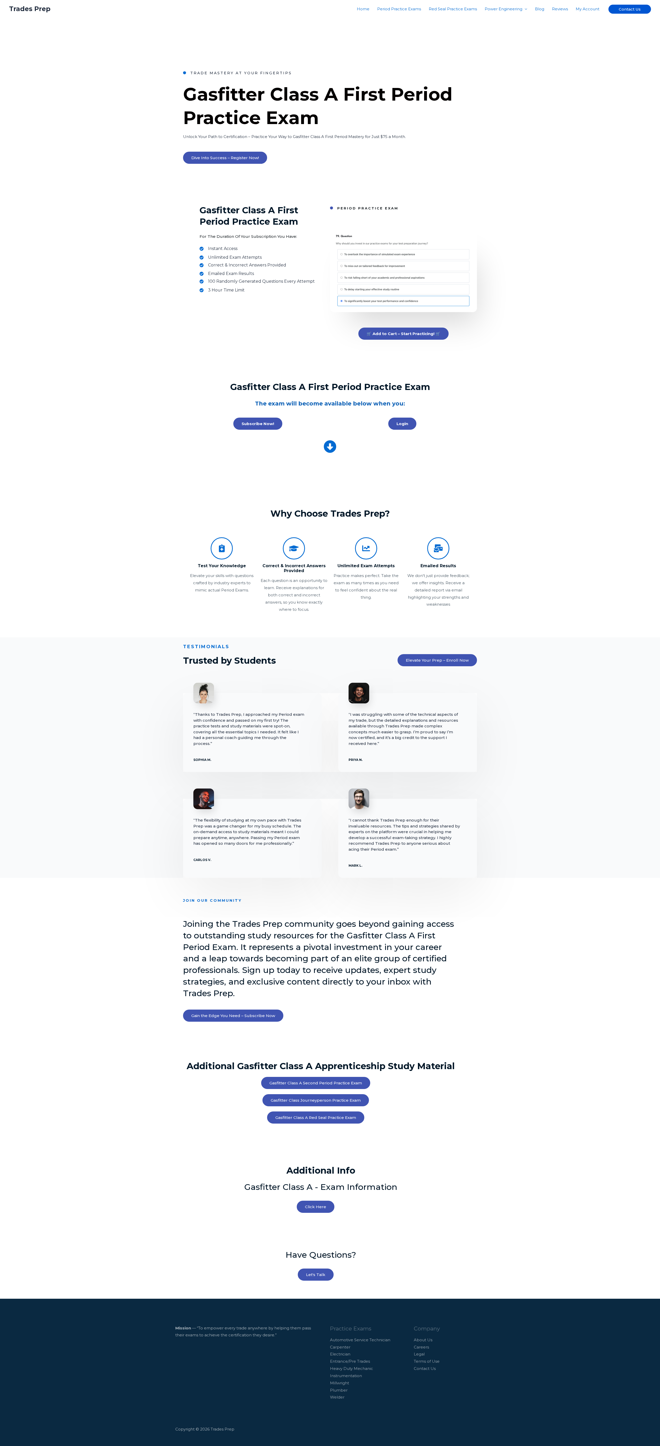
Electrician (340, 1354)
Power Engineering (503, 8)
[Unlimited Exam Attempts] (366, 548)
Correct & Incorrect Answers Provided (294, 568)
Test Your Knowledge (222, 565)
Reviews (560, 8)
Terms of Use (427, 1361)
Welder (337, 1397)
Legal (419, 1354)
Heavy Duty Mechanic (351, 1368)
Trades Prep (30, 9)
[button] (629, 9)
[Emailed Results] (438, 548)
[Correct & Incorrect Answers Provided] (294, 548)
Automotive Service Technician (360, 1339)
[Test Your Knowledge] (222, 548)
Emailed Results (438, 565)
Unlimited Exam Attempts (366, 565)
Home (363, 8)
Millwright (339, 1382)
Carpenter (340, 1347)
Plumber (339, 1390)
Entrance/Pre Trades (350, 1361)
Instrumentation (346, 1375)
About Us (423, 1339)
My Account (587, 8)
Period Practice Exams (399, 8)
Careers (421, 1347)
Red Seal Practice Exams (453, 8)
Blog (539, 8)
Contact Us (425, 1368)
